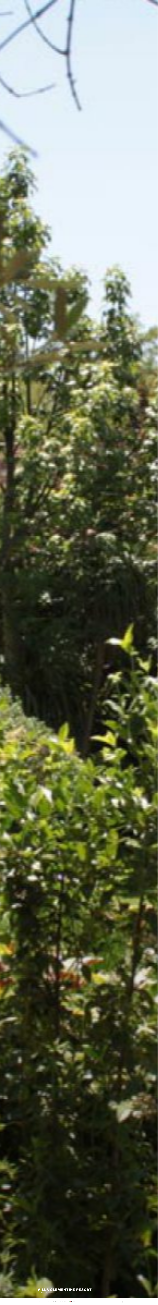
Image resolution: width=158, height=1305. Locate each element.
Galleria (47, 1302)
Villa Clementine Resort (65, 1290)
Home (39, 1302)
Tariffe (55, 1302)
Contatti (63, 1302)
